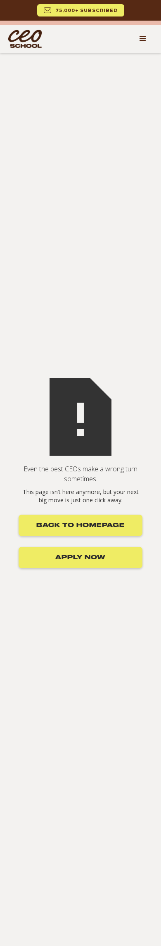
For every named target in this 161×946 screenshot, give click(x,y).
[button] (143, 39)
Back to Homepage (80, 525)
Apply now (80, 557)
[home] (25, 39)
